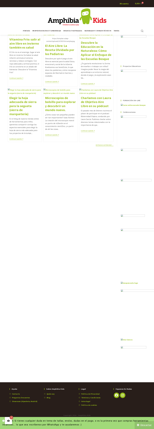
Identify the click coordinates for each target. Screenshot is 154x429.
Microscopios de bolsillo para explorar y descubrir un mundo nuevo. (60, 104)
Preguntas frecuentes (21, 397)
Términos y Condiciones (90, 397)
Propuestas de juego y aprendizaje (46, 31)
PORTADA (26, 31)
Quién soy (51, 394)
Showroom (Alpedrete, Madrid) (24, 401)
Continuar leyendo (16, 78)
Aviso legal (85, 401)
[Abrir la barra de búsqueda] (142, 31)
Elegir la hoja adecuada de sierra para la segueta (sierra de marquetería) (23, 106)
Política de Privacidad (90, 394)
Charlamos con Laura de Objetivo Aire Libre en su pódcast (96, 102)
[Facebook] (116, 395)
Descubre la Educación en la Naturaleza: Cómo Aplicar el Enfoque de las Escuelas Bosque (96, 50)
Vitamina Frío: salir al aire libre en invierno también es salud (24, 43)
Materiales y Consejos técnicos (98, 31)
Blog (48, 397)
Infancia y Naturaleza (72, 31)
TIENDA (116, 31)
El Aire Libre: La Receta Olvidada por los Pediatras (59, 50)
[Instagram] (122, 395)
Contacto (16, 394)
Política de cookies (89, 405)
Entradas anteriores (104, 145)
